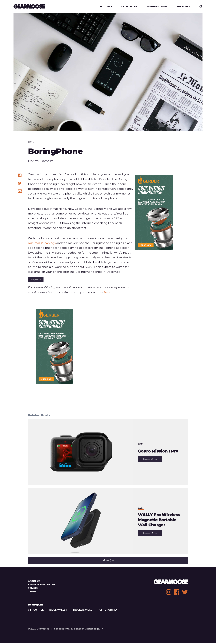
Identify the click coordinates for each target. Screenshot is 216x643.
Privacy (33, 588)
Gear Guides (129, 6)
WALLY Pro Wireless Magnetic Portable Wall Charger (159, 519)
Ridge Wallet (58, 609)
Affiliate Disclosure (41, 584)
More (105, 560)
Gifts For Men (108, 609)
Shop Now (36, 279)
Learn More (152, 460)
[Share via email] (20, 191)
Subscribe (183, 6)
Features (106, 6)
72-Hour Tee (36, 609)
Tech (31, 142)
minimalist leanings (42, 243)
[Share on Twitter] (20, 183)
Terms (32, 591)
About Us (34, 581)
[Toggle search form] (200, 6)
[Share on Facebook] (20, 175)
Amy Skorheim (42, 161)
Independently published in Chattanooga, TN (79, 628)
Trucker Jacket (83, 609)
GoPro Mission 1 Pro (158, 451)
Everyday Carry (157, 6)
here (107, 292)
